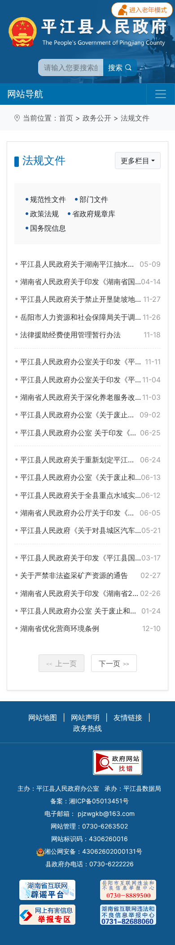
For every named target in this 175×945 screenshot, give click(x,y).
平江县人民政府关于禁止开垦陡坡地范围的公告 (90, 299)
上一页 (61, 663)
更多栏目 (135, 160)
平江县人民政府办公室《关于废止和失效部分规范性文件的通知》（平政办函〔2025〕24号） (90, 477)
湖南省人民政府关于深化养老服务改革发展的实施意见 (90, 397)
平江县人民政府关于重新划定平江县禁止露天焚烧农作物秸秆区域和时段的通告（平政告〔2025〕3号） (90, 459)
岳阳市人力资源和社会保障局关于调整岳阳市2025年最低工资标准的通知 (90, 317)
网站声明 (85, 717)
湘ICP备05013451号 (99, 801)
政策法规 (44, 213)
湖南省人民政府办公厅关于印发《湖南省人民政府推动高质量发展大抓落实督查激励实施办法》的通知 (90, 512)
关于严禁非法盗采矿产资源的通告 (90, 575)
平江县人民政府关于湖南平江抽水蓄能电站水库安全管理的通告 (90, 264)
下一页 (114, 663)
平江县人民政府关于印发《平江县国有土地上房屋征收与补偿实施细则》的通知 (90, 557)
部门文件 (93, 199)
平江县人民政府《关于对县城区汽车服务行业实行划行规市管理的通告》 (90, 530)
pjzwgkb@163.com (106, 813)
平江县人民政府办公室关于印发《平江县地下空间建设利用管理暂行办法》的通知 (90, 379)
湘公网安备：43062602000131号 (93, 851)
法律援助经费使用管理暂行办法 (90, 334)
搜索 (116, 67)
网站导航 (25, 94)
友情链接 (128, 717)
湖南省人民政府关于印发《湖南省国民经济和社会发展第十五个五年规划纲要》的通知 (90, 281)
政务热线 (87, 728)
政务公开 (97, 117)
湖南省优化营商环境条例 (90, 628)
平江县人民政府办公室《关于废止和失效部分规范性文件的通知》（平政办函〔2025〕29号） (90, 414)
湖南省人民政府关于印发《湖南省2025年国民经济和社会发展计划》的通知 (90, 593)
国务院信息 (48, 228)
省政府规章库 (93, 213)
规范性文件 (48, 199)
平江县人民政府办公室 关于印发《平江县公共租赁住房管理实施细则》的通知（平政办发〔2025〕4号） (90, 432)
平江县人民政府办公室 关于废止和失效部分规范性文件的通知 (90, 610)
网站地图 (42, 717)
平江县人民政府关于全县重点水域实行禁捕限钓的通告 (90, 495)
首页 (66, 117)
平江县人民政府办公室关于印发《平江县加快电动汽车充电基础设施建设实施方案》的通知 (90, 361)
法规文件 (135, 117)
